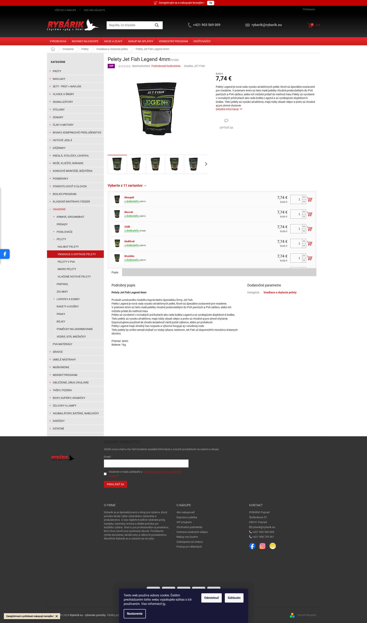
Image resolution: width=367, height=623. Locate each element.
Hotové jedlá (62, 140)
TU (210, 3)
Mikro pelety (67, 269)
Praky (61, 314)
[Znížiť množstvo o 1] (304, 201)
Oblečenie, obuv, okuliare (71, 382)
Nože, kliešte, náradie (68, 163)
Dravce (58, 351)
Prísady (62, 224)
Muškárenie (61, 367)
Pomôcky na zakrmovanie (75, 329)
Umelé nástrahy (64, 359)
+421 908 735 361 (263, 536)
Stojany (59, 109)
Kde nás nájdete (94, 10)
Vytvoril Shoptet (306, 615)
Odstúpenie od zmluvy (189, 541)
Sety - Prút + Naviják (67, 86)
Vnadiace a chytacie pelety (77, 254)
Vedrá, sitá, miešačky (71, 336)
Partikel (63, 284)
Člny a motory (63, 124)
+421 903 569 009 (263, 532)
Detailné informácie (227, 109)
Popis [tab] (115, 272)
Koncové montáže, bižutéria (72, 170)
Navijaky (59, 78)
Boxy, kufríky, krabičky (69, 397)
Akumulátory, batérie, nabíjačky (76, 413)
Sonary (58, 117)
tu (164, 604)
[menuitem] (58, 41)
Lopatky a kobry (68, 299)
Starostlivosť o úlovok (70, 186)
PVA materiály (62, 344)
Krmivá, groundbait (70, 216)
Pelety (61, 239)
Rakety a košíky (68, 306)
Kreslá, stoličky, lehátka (71, 155)
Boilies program (64, 194)
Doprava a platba (186, 517)
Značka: (194, 66)
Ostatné (58, 428)
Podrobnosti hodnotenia (166, 66)
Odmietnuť (211, 598)
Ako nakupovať (185, 512)
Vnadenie (59, 209)
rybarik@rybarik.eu (263, 527)
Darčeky (59, 420)
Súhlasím (234, 598)
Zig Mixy (62, 291)
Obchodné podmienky (189, 527)
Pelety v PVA (66, 261)
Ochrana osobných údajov (192, 532)
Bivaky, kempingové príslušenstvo (77, 132)
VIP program (184, 522)
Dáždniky (59, 147)
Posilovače (65, 231)
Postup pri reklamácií (189, 546)
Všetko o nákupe (65, 10)
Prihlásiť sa (115, 484)
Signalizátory (63, 101)
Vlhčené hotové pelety (74, 276)
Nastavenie (135, 613)
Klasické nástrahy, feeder (71, 201)
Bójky (61, 321)
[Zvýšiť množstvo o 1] (304, 197)
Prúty (57, 71)
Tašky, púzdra (62, 390)
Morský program (65, 375)
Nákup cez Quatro (187, 536)
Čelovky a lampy (64, 405)
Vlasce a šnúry (63, 94)
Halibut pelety (68, 246)
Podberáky (60, 178)
